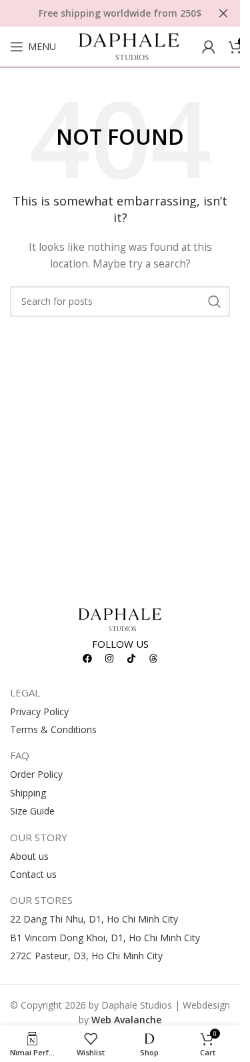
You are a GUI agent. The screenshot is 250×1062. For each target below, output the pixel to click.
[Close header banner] (223, 13)
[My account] (208, 46)
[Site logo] (129, 45)
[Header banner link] (120, 13)
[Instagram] (109, 658)
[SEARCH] (214, 301)
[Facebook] (87, 658)
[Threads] (153, 658)
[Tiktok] (131, 658)
